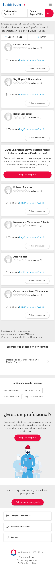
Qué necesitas (10, 11)
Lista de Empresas (12, 544)
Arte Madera (20, 257)
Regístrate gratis (27, 438)
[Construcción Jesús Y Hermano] (8, 294)
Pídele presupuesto (37, 68)
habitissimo (6, 331)
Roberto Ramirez (22, 187)
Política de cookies (27, 563)
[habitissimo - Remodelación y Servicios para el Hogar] (13, 4)
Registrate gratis (27, 175)
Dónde (33, 11)
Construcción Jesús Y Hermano (30, 291)
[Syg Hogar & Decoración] (8, 82)
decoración (12, 390)
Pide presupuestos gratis (28, 502)
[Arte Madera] (8, 259)
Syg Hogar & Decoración (27, 79)
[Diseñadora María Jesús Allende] (8, 225)
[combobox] (14, 13)
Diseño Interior (21, 44)
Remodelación (19, 337)
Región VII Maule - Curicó (31, 60)
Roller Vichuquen (22, 114)
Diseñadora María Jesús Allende (31, 222)
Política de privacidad (27, 560)
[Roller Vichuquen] (8, 117)
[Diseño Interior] (8, 47)
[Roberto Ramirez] (8, 190)
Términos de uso (27, 557)
